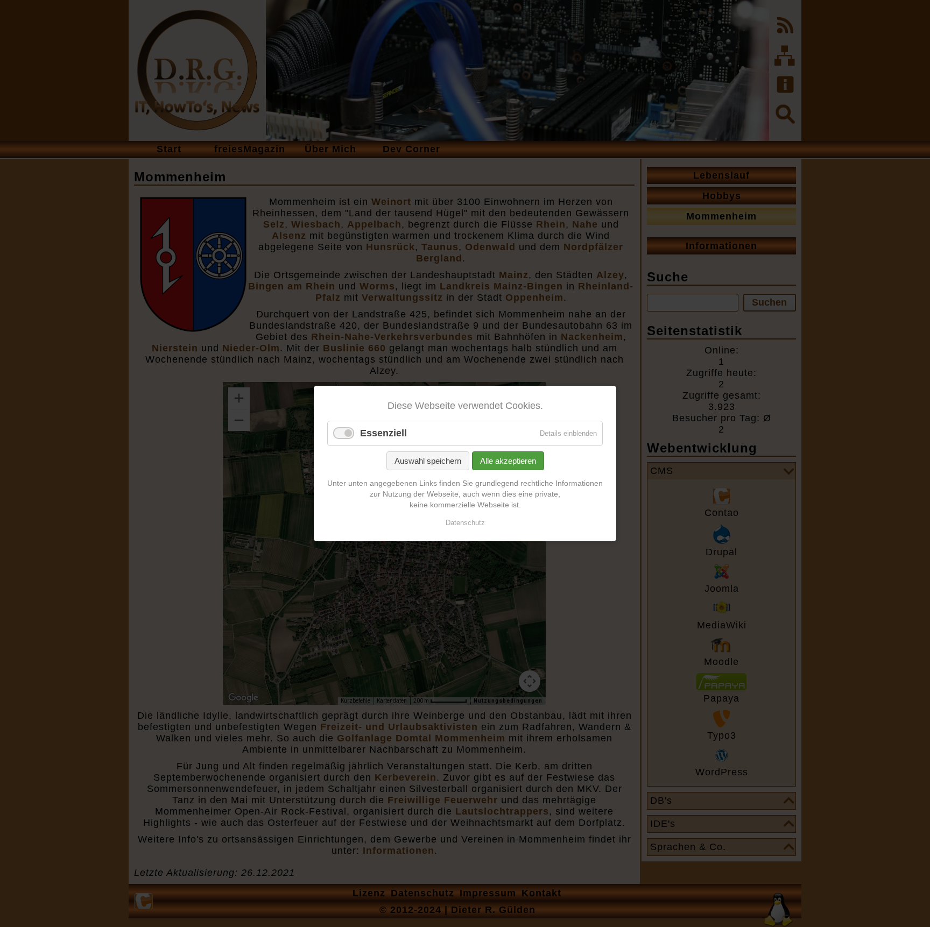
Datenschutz (465, 523)
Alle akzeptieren (508, 460)
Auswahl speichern (427, 460)
